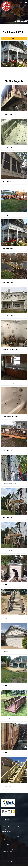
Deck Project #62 (7, 148)
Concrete (18, 824)
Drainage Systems (6, 826)
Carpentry (4, 824)
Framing (17, 826)
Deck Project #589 (8, 316)
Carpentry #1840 (7, 685)
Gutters (17, 831)
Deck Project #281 (7, 215)
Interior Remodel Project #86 (10, 349)
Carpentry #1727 (7, 651)
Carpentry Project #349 (9, 114)
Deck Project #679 (8, 450)
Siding (3, 839)
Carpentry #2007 (7, 752)
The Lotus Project (16, 861)
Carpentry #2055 (7, 786)
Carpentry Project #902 (9, 483)
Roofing (17, 836)
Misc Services (19, 834)
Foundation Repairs (20, 829)
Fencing (4, 829)
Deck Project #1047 (8, 517)
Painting (4, 836)
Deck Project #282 (8, 248)
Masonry (4, 834)
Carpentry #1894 (7, 719)
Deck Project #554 (8, 282)
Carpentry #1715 (7, 618)
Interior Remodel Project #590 (11, 416)
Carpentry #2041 (7, 584)
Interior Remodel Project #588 (11, 383)
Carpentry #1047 (7, 551)
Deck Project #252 (8, 181)
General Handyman (6, 831)
